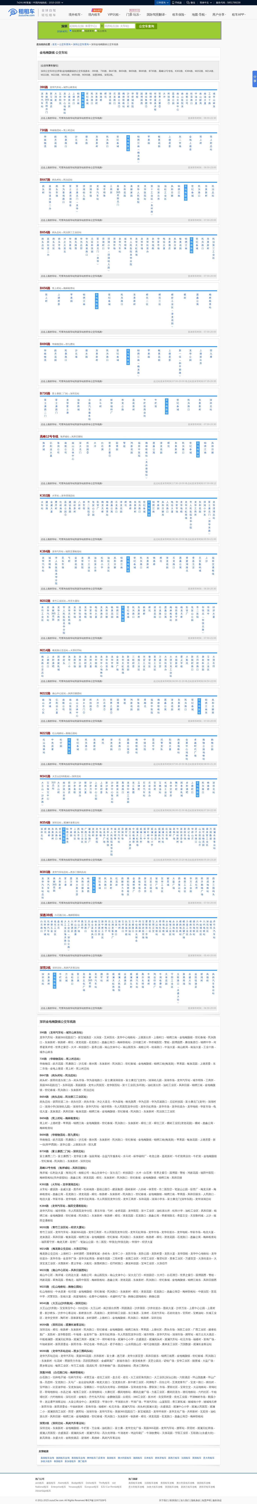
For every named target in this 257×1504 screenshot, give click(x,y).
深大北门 (80, 448)
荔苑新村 (133, 405)
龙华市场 (142, 243)
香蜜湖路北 (187, 564)
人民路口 (167, 507)
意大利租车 (208, 1458)
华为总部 (81, 243)
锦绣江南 (78, 98)
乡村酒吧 (53, 661)
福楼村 (170, 832)
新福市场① (139, 885)
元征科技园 (92, 245)
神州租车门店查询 (96, 1458)
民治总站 (213, 191)
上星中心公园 (96, 790)
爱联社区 (150, 926)
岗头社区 (53, 243)
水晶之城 (167, 926)
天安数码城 (200, 564)
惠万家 (71, 881)
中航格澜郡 (133, 835)
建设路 (47, 505)
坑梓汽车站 (48, 928)
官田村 (155, 785)
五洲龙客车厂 (113, 929)
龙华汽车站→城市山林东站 (63, 87)
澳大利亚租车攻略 (185, 1483)
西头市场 (78, 834)
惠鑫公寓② (128, 746)
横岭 (185, 296)
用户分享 (218, 14)
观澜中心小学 (152, 837)
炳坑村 (119, 924)
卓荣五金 (52, 926)
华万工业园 (191, 885)
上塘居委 (170, 141)
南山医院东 (182, 100)
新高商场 (184, 979)
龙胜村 (93, 832)
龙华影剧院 (97, 835)
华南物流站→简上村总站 (62, 130)
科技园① (169, 98)
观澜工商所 (141, 835)
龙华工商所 (195, 508)
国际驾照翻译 (156, 14)
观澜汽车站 (163, 835)
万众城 (66, 977)
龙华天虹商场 (136, 246)
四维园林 (140, 926)
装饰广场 (174, 834)
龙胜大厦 (91, 661)
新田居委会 (181, 835)
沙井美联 (75, 787)
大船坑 (187, 659)
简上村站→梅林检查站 (63, 288)
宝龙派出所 (99, 928)
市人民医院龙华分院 (131, 251)
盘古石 (58, 924)
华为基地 (70, 243)
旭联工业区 (82, 835)
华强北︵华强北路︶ (203, 620)
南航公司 (187, 98)
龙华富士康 (67, 406)
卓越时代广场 (195, 747)
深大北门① (84, 706)
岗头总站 (43, 243)
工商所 (111, 189)
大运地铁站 (157, 928)
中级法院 (145, 744)
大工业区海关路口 (65, 932)
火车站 (42, 505)
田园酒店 (69, 787)
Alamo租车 (63, 1483)
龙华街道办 (147, 245)
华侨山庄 (192, 834)
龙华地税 (153, 243)
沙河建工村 (128, 100)
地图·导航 (198, 14)
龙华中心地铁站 (65, 103)
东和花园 (125, 191)
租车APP (238, 14)
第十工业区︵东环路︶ (152, 200)
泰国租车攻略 (167, 1483)
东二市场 (180, 141)
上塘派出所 (69, 100)
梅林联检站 (123, 100)
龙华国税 (96, 661)
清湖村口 (103, 243)
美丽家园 (131, 191)
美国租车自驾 (47, 1458)
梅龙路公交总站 (42, 666)
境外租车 (75, 14)
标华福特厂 (111, 406)
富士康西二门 (45, 408)
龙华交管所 (171, 789)
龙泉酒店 (169, 243)
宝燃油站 (160, 787)
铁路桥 (101, 96)
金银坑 (211, 924)
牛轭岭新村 (177, 835)
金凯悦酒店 (196, 980)
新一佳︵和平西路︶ (180, 363)
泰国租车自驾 (78, 1458)
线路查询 (89, 31)
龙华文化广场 (84, 982)
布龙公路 (123, 405)
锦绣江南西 (88, 885)
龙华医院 (82, 563)
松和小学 (102, 563)
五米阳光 (60, 98)
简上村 (201, 139)
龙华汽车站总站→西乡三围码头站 (69, 872)
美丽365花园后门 (46, 103)
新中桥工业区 (102, 929)
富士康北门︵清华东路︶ (209, 518)
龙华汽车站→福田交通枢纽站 (66, 551)
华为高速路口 (87, 246)
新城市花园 (128, 663)
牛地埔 (100, 832)
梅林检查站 (210, 301)
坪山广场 (79, 926)
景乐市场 (63, 563)
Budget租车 (77, 1483)
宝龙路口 (85, 926)
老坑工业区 (55, 928)
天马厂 (89, 924)
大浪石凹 (214, 661)
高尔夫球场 (143, 980)
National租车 (42, 1487)
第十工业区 (89, 564)
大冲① (98, 703)
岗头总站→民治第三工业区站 (66, 232)
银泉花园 (159, 141)
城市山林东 (214, 100)
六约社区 (197, 926)
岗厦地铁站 (178, 746)
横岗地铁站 (180, 928)
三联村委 (133, 661)
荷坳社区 (160, 926)
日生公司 (109, 926)
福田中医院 (139, 449)
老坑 (62, 923)
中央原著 (52, 744)
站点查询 (101, 31)
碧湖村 (202, 977)
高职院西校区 (128, 886)
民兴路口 (92, 98)
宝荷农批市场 (143, 929)
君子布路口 (196, 835)
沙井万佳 (91, 787)
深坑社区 (207, 926)
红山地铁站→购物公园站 (64, 733)
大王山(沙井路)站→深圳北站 (66, 776)
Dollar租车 (91, 1483)
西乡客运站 (179, 885)
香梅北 (145, 703)
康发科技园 (203, 663)
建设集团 (70, 507)
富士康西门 (56, 406)
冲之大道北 (65, 245)
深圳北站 (211, 405)
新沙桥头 (107, 787)
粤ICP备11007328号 (95, 1500)
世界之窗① (110, 449)
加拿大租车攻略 (155, 1487)
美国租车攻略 (135, 1483)
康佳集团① (146, 100)
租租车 (21, 12)
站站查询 (76, 31)
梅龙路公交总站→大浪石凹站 (67, 650)
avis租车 (39, 1483)
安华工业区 (162, 885)
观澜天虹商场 (137, 837)
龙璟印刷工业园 (128, 792)
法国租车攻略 (151, 1483)
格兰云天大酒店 (130, 838)
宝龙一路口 (116, 928)
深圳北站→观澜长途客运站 (65, 822)
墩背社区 (149, 661)
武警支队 (162, 744)
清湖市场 (91, 191)
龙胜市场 (75, 661)
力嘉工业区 (187, 928)
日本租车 (148, 1458)
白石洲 (102, 446)
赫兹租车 (51, 1483)
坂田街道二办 (48, 246)
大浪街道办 (165, 663)
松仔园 (61, 742)
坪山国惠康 (75, 928)
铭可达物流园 (203, 837)
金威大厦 (51, 507)
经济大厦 (214, 612)
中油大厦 (196, 98)
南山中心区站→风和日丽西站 (67, 693)
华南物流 (45, 141)
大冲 (164, 95)
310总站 (53, 785)
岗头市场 (57, 191)
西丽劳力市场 (122, 886)
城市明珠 (104, 191)
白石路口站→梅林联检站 (67, 915)
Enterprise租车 (58, 1487)
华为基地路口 (63, 194)
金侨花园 (76, 563)
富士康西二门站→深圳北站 (65, 393)
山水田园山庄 (200, 837)
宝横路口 (133, 926)
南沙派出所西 (64, 790)
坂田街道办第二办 (50, 197)
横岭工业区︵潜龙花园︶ (172, 310)
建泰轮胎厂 (89, 835)
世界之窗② (160, 100)
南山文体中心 (178, 101)
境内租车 (94, 14)
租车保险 (178, 14)
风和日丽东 (163, 508)
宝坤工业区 (208, 663)
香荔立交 (193, 563)
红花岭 (117, 881)
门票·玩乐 (132, 14)
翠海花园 (138, 705)
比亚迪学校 (126, 928)
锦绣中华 (151, 98)
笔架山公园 (93, 508)
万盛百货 (160, 661)
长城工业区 (165, 789)
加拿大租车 (46, 1461)
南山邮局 (200, 98)
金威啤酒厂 (134, 885)
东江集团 (133, 787)
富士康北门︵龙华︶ (77, 199)
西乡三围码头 (213, 886)
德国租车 (137, 1458)
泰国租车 (58, 1461)
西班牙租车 (160, 1458)
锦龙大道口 (96, 928)
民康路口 (66, 141)
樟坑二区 (147, 299)
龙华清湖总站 (214, 510)
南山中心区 (43, 706)
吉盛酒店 (155, 834)
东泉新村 (96, 98)
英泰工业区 (155, 663)
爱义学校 (181, 661)
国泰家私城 (58, 663)
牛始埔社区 (201, 928)
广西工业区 (86, 835)
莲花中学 (153, 744)
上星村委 (101, 787)
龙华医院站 (145, 192)
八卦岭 (79, 505)
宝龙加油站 (129, 928)
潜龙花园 (110, 98)
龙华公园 (190, 355)
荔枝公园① (65, 508)
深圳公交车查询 (81, 44)
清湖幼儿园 (84, 192)
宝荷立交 (153, 926)
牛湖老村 (149, 979)
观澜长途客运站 (214, 838)
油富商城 (78, 405)
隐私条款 (195, 1500)
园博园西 (142, 98)
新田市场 (185, 834)
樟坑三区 (160, 299)
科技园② (88, 448)
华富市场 (158, 243)
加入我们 (184, 1500)
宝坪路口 (123, 926)
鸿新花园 (132, 448)
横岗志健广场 (184, 929)
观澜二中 (145, 834)
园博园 (117, 446)
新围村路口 (192, 663)
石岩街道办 (149, 789)
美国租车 (111, 1458)
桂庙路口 (191, 98)
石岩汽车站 (144, 789)
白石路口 (41, 926)
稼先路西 (76, 243)
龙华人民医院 (138, 194)
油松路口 (72, 979)
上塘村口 (74, 98)
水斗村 (100, 403)
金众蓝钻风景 (92, 929)
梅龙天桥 (102, 507)
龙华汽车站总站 (43, 888)
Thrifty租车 (104, 1483)
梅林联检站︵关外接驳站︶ (146, 460)
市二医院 (197, 612)
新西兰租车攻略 (189, 1487)
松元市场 (167, 834)
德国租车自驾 (63, 1458)
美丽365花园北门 (118, 195)
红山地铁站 (44, 746)
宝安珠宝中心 (48, 790)
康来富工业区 (207, 837)
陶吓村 (176, 785)
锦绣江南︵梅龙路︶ (138, 149)
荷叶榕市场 (148, 835)
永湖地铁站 (174, 928)
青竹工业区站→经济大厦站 (65, 601)
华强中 (208, 610)
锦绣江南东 (206, 706)
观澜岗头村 (159, 835)
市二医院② (88, 508)
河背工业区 (144, 663)
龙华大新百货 (77, 886)
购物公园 (212, 744)
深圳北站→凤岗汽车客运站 (66, 967)
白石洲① (104, 705)
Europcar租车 (92, 1487)
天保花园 (166, 979)
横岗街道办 (190, 928)
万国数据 (211, 834)
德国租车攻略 (204, 1483)
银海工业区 (170, 928)
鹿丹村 (56, 505)
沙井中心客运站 (112, 792)
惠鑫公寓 (197, 299)
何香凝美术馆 (155, 101)
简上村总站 (211, 143)
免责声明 (206, 1500)
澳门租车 (82, 1461)
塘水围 (86, 139)
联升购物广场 (202, 886)
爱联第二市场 (146, 929)
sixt (114, 1483)
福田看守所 (176, 613)
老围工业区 (139, 663)
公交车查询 (65, 44)
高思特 (82, 924)
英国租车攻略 (172, 1487)
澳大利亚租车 (124, 1458)
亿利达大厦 (51, 449)
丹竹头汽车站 (214, 929)
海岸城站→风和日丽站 (71, 436)
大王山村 (58, 787)
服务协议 (217, 1500)
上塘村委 (59, 299)
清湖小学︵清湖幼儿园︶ (109, 254)
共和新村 (60, 883)
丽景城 (168, 881)
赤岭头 (64, 659)
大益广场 (174, 883)
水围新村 (176, 661)
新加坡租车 (70, 1461)
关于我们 (163, 1500)
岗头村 (43, 189)
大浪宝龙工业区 (171, 666)
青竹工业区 (42, 613)
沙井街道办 (80, 789)
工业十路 (209, 98)
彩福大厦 (170, 744)
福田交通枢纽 (213, 566)
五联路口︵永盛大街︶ (178, 988)
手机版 (178, 2)
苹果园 (149, 139)
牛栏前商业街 (145, 408)
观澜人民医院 (119, 982)
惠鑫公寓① (119, 100)
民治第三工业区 (213, 248)
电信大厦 (164, 243)
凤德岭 (207, 977)
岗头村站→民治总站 (62, 179)
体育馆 (84, 505)
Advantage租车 (43, 1491)
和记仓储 (189, 834)
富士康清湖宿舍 (70, 196)
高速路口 (123, 787)
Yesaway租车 (75, 1487)
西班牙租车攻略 (207, 1487)
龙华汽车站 (42, 100)
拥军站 (126, 832)
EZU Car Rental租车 (111, 1487)
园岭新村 (75, 507)
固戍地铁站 (208, 885)
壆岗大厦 (85, 787)
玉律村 (139, 785)
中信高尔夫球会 (136, 931)
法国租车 (185, 1458)
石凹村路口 (197, 663)
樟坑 (105, 95)
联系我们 (174, 1500)
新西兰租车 (173, 1458)
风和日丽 (172, 191)
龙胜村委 (85, 661)
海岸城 (44, 446)
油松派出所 (158, 192)
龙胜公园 (80, 661)
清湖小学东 (205, 508)
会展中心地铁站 (187, 749)
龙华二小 (69, 661)
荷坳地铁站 (163, 928)
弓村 (69, 559)
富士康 (65, 881)
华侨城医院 (133, 100)
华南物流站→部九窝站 (63, 344)
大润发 (56, 96)
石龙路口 (114, 98)
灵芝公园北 (151, 885)
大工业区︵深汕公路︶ (69, 936)
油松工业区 (165, 192)
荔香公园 (173, 98)
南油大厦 (205, 98)
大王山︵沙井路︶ (42, 793)
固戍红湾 (196, 883)
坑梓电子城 (45, 928)
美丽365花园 (53, 613)
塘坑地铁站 (194, 928)
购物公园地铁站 (204, 749)
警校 (137, 95)
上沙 (206, 559)
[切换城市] (62, 31)
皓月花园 (55, 141)
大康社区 (177, 926)
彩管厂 (98, 505)
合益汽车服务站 (89, 409)
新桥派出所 (117, 789)
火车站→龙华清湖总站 (63, 495)
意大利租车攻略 (136, 1487)
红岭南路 (61, 507)
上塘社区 (75, 834)
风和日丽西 (213, 706)
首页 (54, 44)
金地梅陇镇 (83, 100)
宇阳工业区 (172, 980)
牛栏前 (156, 403)
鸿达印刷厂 (155, 980)
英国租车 (196, 1458)
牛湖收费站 (160, 980)
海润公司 (58, 448)
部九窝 (211, 353)
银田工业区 (185, 885)
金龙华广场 (117, 663)
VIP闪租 (113, 14)
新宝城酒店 (51, 100)
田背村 (107, 977)
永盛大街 (190, 979)
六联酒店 (72, 926)
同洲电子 (106, 926)
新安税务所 (145, 885)
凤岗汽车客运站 (213, 984)
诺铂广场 (156, 883)
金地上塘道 (190, 143)
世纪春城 (87, 98)
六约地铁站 (204, 928)
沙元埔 (76, 139)
